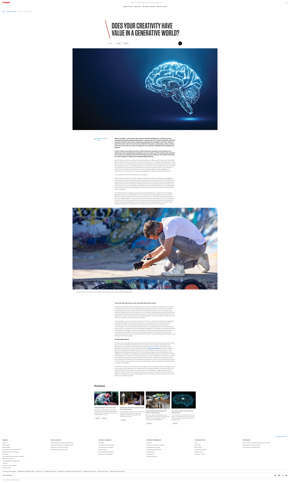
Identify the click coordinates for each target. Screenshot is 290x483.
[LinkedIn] (279, 475)
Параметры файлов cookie (117, 471)
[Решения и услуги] (167, 6)
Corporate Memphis (154, 348)
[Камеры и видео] (133, 6)
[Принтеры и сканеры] (155, 6)
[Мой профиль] (286, 3)
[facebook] (275, 475)
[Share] (180, 43)
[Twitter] (282, 475)
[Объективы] (141, 6)
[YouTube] (286, 475)
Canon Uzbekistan (7, 475)
